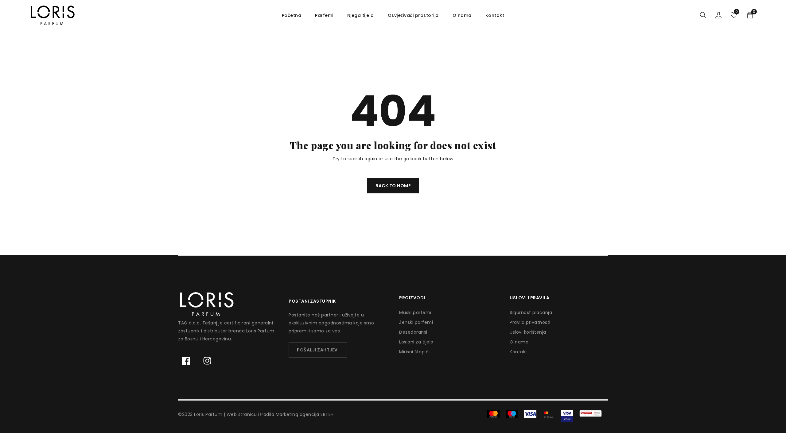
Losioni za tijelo (416, 342)
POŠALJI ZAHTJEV (317, 350)
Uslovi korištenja (528, 332)
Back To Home (393, 186)
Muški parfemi (415, 312)
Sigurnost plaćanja (531, 312)
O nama (519, 342)
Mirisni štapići (414, 352)
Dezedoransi (413, 332)
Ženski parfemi (416, 322)
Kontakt (518, 352)
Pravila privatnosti (530, 322)
